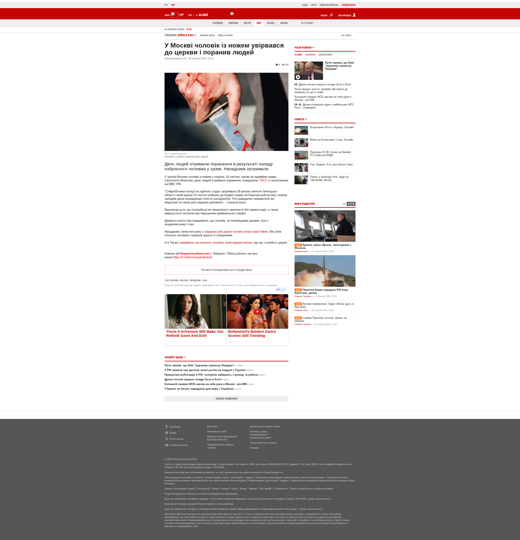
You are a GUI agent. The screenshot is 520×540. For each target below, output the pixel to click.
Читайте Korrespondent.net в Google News (226, 269)
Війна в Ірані (205, 35)
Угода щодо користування (263, 442)
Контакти (212, 426)
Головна (217, 23)
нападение (195, 280)
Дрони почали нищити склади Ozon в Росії (197, 379)
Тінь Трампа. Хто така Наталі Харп (331, 164)
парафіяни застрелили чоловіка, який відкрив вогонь (216, 242)
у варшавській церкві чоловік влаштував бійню (235, 231)
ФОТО (314, 5)
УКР (173, 5)
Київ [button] (167, 15)
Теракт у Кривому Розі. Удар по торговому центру (329, 178)
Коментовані (325, 54)
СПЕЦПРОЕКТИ (348, 5)
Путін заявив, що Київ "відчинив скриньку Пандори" (204, 365)
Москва (184, 280)
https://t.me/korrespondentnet (192, 257)
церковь (174, 280)
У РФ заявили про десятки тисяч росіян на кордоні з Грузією (209, 370)
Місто (247, 23)
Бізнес (271, 23)
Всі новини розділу (174, 29)
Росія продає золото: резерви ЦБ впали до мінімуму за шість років (321, 91)
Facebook (174, 426)
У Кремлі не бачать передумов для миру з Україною (203, 388)
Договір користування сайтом (265, 426)
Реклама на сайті (217, 431)
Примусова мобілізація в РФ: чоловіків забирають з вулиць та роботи (215, 374)
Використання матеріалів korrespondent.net (222, 438)
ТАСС (263, 180)
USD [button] (190, 14)
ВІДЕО (305, 5)
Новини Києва (207, 35)
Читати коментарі (227, 398)
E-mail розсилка (178, 445)
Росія (189, 29)
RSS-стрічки (176, 439)
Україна (233, 23)
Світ (259, 23)
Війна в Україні (225, 35)
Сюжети (299, 119)
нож (205, 280)
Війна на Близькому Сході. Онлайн (331, 139)
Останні (298, 54)
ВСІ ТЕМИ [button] (346, 35)
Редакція (254, 448)
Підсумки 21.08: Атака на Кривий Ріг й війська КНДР (330, 154)
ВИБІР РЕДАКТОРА (305, 204)
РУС (166, 5)
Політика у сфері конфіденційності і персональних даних (260, 434)
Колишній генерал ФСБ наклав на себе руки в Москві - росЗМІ (209, 384)
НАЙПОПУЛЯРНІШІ (329, 5)
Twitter (173, 433)
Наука (284, 23)
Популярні (310, 54)
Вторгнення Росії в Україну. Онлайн (332, 127)
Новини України (303, 296)
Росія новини (303, 47)
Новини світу (301, 251)
